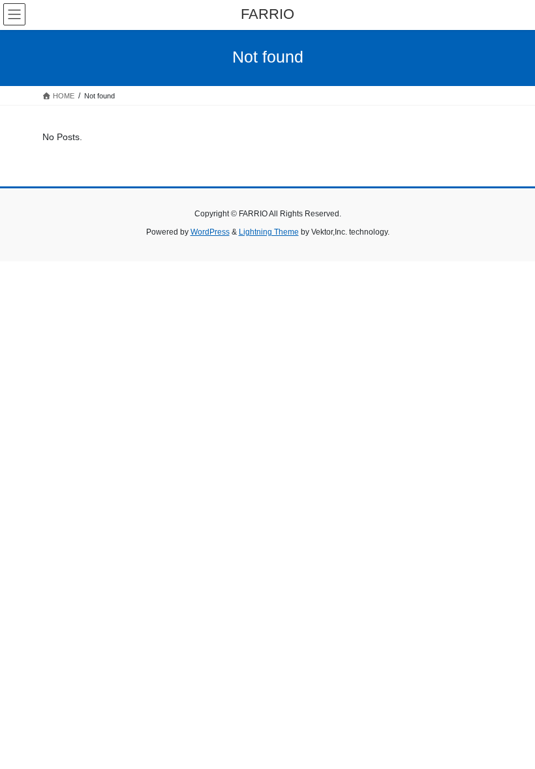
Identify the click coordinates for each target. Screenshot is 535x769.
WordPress (210, 232)
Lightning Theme (269, 232)
